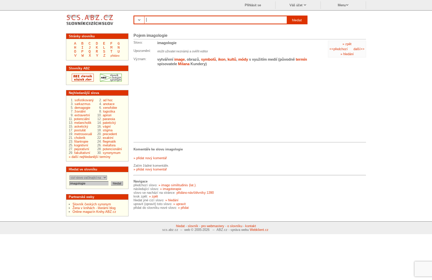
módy (243, 59)
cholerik (80, 138)
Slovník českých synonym (91, 204)
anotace (108, 104)
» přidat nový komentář (150, 158)
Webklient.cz (259, 230)
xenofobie (110, 108)
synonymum (111, 153)
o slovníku (234, 226)
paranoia (109, 119)
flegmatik (109, 141)
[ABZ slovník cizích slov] (90, 26)
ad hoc (108, 100)
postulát (80, 130)
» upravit (179, 204)
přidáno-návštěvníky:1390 (195, 193)
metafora (109, 145)
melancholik (83, 123)
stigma (107, 130)
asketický (81, 126)
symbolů (208, 59)
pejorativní (81, 149)
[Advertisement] (171, 105)
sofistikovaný (84, 100)
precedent (110, 134)
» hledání (347, 54)
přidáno (115, 55)
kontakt (250, 226)
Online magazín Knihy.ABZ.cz (94, 212)
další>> (359, 49)
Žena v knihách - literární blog (94, 208)
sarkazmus (82, 104)
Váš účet (297, 5)
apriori (107, 115)
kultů (232, 59)
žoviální (80, 111)
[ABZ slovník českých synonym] (109, 80)
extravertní (82, 115)
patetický (109, 123)
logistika (109, 111)
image (179, 59)
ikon (222, 59)
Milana (184, 64)
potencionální (112, 149)
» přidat (183, 208)
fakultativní (82, 153)
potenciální (82, 119)
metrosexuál (83, 134)
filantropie (81, 141)
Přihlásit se (253, 5)
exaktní (108, 138)
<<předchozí (339, 49)
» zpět (347, 44)
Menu (342, 5)
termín (301, 59)
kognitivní (81, 145)
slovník (193, 226)
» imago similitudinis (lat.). (177, 185)
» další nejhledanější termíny (89, 157)
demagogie (82, 108)
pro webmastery (212, 226)
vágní (107, 126)
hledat (297, 20)
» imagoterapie (170, 189)
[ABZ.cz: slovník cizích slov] (81, 80)
